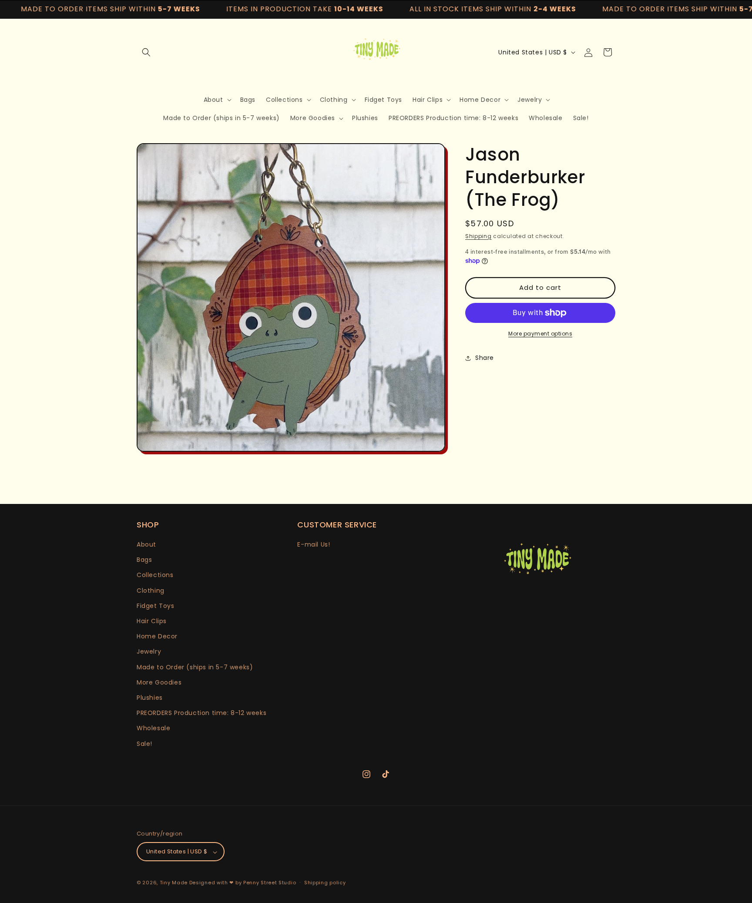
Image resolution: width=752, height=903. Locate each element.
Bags (144, 560)
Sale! (144, 743)
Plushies (150, 697)
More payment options (540, 333)
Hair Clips (152, 621)
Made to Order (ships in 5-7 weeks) (195, 667)
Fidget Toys (156, 605)
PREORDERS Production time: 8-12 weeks (201, 713)
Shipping (478, 236)
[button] (146, 52)
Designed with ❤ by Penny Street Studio (242, 883)
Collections (155, 575)
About (146, 544)
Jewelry (149, 652)
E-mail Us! (313, 544)
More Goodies (159, 682)
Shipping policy (325, 882)
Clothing (150, 590)
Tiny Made (174, 883)
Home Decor (157, 636)
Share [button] (484, 357)
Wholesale (153, 728)
